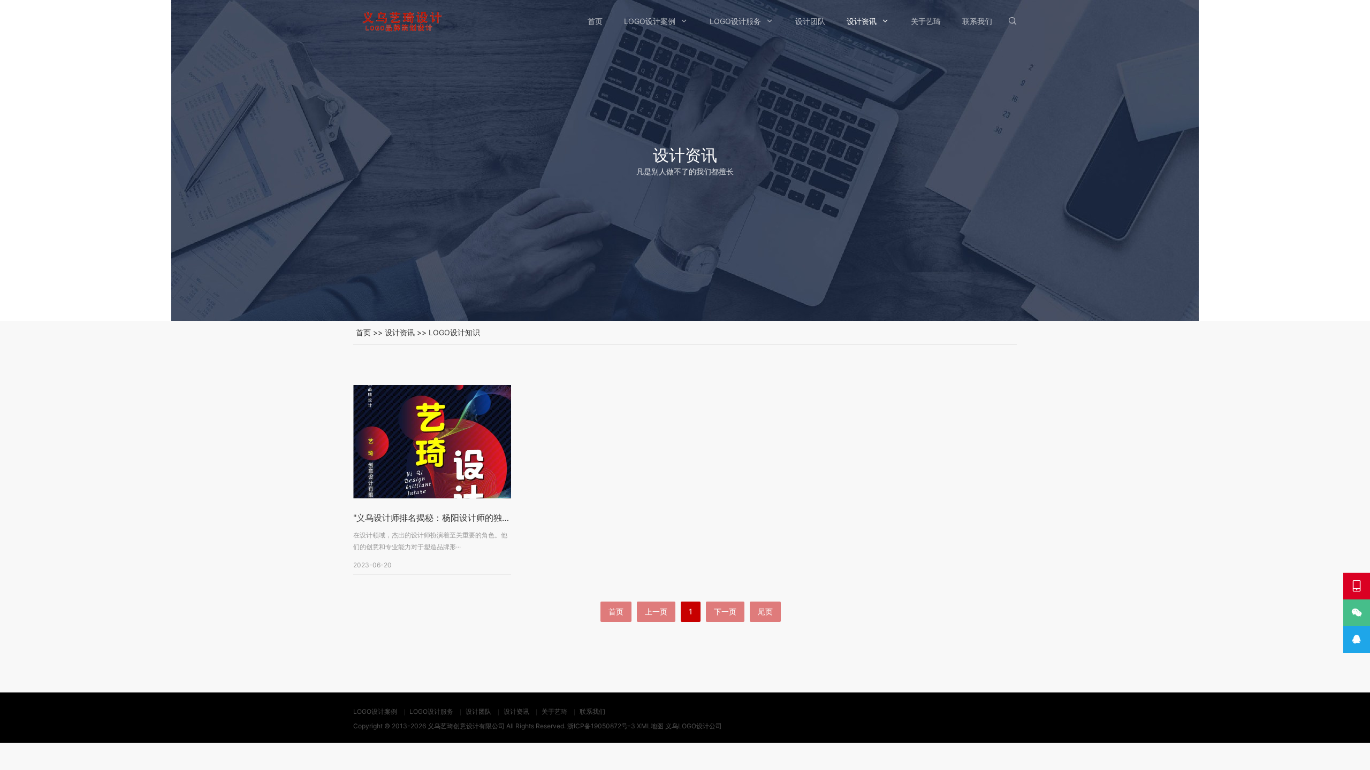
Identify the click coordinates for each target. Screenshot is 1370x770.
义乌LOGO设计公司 (693, 726)
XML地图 (650, 726)
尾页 (765, 611)
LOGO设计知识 (454, 332)
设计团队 (810, 21)
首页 (595, 21)
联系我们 (977, 21)
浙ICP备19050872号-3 (601, 726)
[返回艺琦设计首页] (401, 21)
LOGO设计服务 (735, 21)
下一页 (725, 611)
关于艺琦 (926, 21)
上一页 (656, 611)
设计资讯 (862, 21)
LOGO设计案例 (649, 21)
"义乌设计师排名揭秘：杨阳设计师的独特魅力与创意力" (459, 517)
